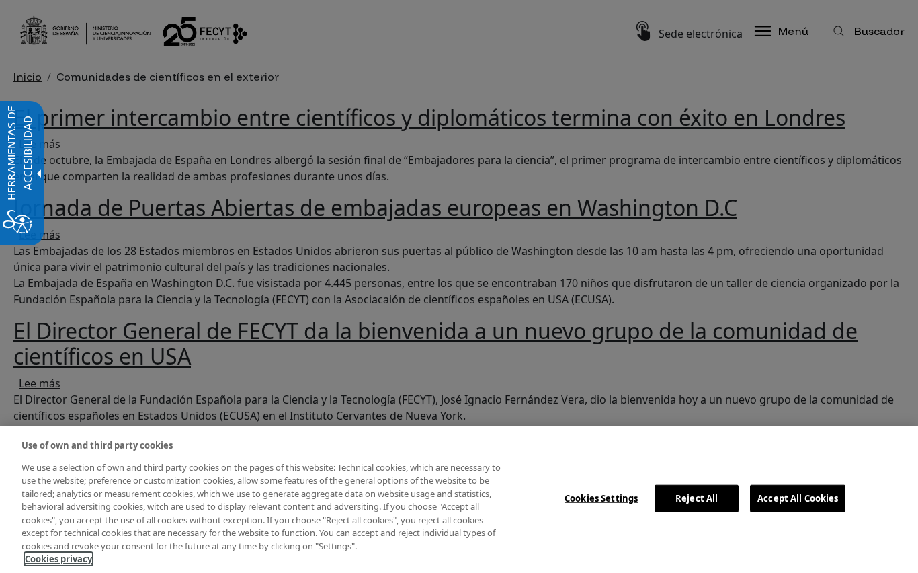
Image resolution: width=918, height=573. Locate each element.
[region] (459, 499)
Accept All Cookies (797, 498)
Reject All (696, 498)
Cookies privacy (58, 559)
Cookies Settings (601, 498)
